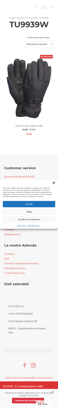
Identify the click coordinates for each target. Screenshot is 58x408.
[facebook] (24, 365)
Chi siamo (9, 254)
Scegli (29, 134)
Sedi (6, 258)
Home (12, 18)
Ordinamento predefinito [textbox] (38, 44)
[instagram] (33, 365)
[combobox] (39, 44)
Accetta (29, 204)
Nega (29, 212)
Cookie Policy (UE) (14, 273)
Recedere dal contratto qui (28, 400)
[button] (53, 182)
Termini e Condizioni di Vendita (21, 263)
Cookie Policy (21, 225)
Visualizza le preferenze (29, 219)
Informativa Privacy (33, 225)
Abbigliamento (12, 234)
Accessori (9, 229)
